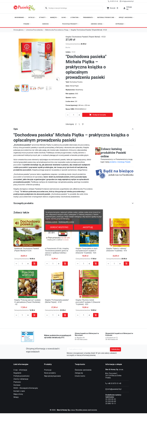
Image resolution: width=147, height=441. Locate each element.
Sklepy (16, 397)
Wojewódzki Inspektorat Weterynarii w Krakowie (119, 334)
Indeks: (68, 52)
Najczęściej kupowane (52, 376)
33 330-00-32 (110, 399)
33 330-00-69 (110, 401)
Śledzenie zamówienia (83, 370)
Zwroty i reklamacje (20, 379)
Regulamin (17, 373)
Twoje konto (80, 364)
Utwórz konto (80, 376)
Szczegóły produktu (23, 203)
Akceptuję (88, 227)
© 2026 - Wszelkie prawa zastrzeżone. (73, 410)
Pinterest (82, 124)
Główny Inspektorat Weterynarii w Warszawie (87, 334)
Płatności (17, 382)
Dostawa (16, 385)
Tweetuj (79, 124)
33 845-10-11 (110, 403)
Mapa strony (18, 394)
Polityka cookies (51, 222)
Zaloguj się (79, 373)
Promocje (47, 370)
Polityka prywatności (21, 376)
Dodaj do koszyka (97, 115)
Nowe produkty (50, 373)
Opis (15, 129)
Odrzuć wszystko (59, 227)
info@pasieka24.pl (114, 389)
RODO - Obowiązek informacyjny (25, 388)
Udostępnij (76, 124)
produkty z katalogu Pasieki (120, 162)
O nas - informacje (20, 370)
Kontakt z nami (19, 391)
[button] (128, 8)
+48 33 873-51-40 (114, 383)
